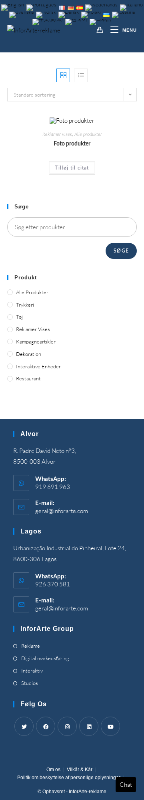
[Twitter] (24, 726)
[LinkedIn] (88, 726)
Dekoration (28, 354)
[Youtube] (110, 726)
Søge (121, 250)
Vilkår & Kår (79, 769)
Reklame (30, 645)
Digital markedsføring (45, 658)
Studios (29, 683)
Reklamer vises (57, 134)
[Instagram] (67, 726)
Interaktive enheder (38, 366)
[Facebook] (45, 726)
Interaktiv (32, 670)
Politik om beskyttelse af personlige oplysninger (68, 777)
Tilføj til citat (72, 168)
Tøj (19, 316)
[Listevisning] (81, 75)
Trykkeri (25, 304)
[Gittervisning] (63, 75)
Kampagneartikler (36, 341)
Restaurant (28, 378)
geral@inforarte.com (61, 511)
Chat (126, 784)
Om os (53, 769)
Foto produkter (72, 144)
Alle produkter (88, 134)
